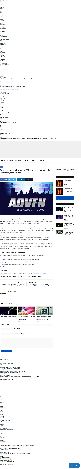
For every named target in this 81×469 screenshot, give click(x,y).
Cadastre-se (2, 139)
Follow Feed (2, 33)
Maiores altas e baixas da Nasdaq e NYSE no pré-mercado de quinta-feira (69, 217)
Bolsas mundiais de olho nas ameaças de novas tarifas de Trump (69, 190)
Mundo (1, 9)
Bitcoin (7, 128)
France (2, 103)
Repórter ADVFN (8, 175)
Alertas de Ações (3, 36)
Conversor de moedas (4, 39)
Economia (34, 160)
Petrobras (34, 276)
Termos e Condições (30, 445)
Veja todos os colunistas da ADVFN (64, 198)
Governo (14, 276)
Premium (11, 89)
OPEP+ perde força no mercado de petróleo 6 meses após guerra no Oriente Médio (68, 233)
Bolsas (1, 57)
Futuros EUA (2, 52)
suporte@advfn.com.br (4, 93)
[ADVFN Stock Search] (0, 1)
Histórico (1, 23)
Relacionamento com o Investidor (6, 420)
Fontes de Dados (3, 428)
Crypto (1, 49)
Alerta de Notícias (3, 29)
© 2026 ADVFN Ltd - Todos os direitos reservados (10, 448)
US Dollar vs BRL (13, 122)
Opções (1, 19)
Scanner (1, 11)
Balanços (2, 20)
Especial (41, 160)
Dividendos (2, 21)
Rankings (2, 7)
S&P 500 (8, 117)
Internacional (10, 160)
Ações (26, 160)
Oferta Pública (27, 276)
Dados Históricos (3, 41)
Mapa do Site (2, 422)
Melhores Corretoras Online (5, 426)
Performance (2, 24)
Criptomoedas (18, 160)
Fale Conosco (2, 95)
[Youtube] (24, 453)
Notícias (20, 276)
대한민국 (2, 110)
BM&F (1, 53)
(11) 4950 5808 (3, 92)
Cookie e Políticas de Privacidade (6, 450)
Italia (1, 106)
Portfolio (1, 8)
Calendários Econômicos (5, 61)
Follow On (9, 276)
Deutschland (3, 104)
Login (12, 379)
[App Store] (2, 440)
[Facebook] (15, 453)
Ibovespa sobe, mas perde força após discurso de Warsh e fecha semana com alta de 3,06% (43, 318)
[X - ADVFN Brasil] (9, 453)
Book (1, 4)
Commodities (2, 56)
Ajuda (1, 421)
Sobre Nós (2, 417)
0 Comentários (21, 175)
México (2, 107)
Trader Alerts (2, 37)
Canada (2, 102)
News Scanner (3, 28)
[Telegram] (19, 453)
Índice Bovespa (12, 112)
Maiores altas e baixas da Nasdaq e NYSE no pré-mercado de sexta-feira (69, 209)
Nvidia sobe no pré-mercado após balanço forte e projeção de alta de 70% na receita (69, 225)
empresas (3, 276)
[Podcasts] (29, 453)
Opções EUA (2, 55)
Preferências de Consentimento (6, 429)
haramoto (65, 186)
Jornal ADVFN (3, 27)
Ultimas (39, 276)
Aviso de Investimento (4, 452)
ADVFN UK (3, 98)
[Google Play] (3, 441)
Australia (2, 100)
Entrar (1, 89)
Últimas (3, 160)
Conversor (2, 437)
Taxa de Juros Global (4, 63)
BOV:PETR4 (8, 221)
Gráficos (1, 17)
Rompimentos (3, 44)
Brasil (2, 99)
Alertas (1, 35)
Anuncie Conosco (3, 425)
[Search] (79, 160)
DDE (1, 40)
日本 (1, 108)
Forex (1, 48)
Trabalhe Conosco (3, 418)
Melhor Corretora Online (5, 45)
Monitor (1, 3)
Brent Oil (8, 133)
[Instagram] (2, 453)
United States (3, 96)
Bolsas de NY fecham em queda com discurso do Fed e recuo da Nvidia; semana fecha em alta (26, 318)
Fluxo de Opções (3, 43)
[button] (5, 458)
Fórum (1, 5)
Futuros (1, 51)
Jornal (1, 433)
